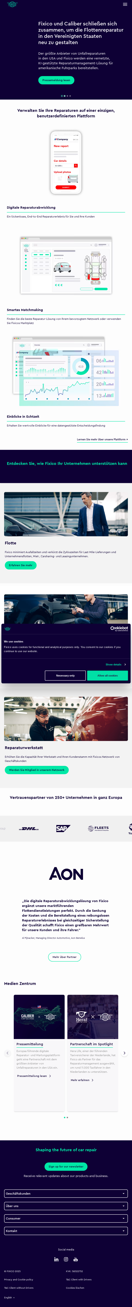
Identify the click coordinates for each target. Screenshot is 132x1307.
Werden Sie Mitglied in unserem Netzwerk (37, 770)
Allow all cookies (107, 675)
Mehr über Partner (65, 957)
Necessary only (65, 675)
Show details (113, 664)
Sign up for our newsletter (66, 1166)
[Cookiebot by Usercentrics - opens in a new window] (113, 629)
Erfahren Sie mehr (20, 565)
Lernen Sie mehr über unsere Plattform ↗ (102, 439)
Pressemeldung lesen (22, 80)
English (8, 1297)
